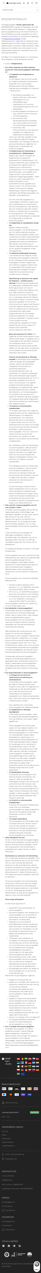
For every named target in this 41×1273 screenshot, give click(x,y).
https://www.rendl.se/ (12, 39)
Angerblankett (7, 1142)
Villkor (4, 1135)
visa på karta (10, 1210)
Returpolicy (6, 1138)
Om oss (5, 1131)
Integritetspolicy (8, 1146)
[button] (4, 3)
